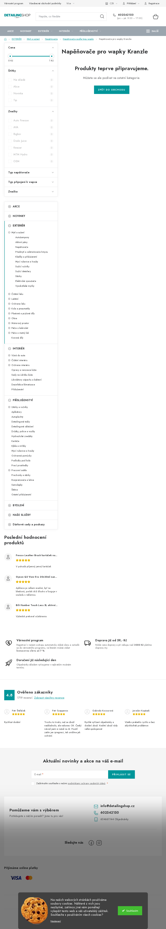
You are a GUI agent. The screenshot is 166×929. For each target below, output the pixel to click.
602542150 (125, 15)
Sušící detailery (23, 271)
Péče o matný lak (20, 333)
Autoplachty (17, 416)
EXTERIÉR (19, 225)
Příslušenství (18, 389)
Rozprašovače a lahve (23, 480)
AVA (32, 127)
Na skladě (32, 80)
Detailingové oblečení (23, 426)
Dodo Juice (32, 141)
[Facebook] (91, 842)
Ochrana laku (18, 303)
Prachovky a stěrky (21, 475)
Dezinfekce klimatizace (23, 384)
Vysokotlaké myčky (24, 286)
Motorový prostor (20, 323)
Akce (32, 86)
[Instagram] (99, 842)
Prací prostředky (20, 465)
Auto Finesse (32, 120)
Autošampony (22, 237)
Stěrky (18, 276)
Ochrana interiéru (21, 365)
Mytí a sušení (18, 232)
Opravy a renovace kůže (24, 370)
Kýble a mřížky (19, 446)
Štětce (15, 489)
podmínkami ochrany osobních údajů (86, 783)
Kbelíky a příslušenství (26, 256)
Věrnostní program (13, 3)
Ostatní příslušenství (21, 494)
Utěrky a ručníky (20, 407)
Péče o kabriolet (20, 328)
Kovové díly (17, 337)
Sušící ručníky (22, 266)
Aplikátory (17, 412)
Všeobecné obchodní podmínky (45, 3)
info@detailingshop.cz (118, 806)
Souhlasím (132, 910)
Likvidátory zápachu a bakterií (27, 379)
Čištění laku (17, 294)
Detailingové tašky (21, 421)
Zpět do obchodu (111, 89)
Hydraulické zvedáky (22, 436)
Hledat (102, 16)
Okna (14, 318)
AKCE (16, 206)
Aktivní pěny (21, 242)
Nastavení (56, 921)
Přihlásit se (121, 774)
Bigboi (32, 134)
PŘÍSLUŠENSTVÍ (23, 400)
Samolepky (17, 484)
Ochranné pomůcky (21, 455)
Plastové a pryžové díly (23, 313)
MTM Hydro (32, 154)
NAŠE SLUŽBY (22, 515)
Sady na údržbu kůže (22, 374)
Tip (32, 100)
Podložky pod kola (21, 460)
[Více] (152, 31)
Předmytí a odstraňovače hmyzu (31, 252)
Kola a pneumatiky (21, 308)
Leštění (15, 298)
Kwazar (32, 148)
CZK (112, 3)
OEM (32, 161)
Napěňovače (21, 247)
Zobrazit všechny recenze (49, 698)
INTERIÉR (18, 348)
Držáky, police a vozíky (23, 431)
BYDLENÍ (18, 505)
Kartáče (15, 441)
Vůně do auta (18, 355)
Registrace (154, 3)
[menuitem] (10, 31)
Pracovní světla (19, 470)
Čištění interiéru (20, 360)
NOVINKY (19, 216)
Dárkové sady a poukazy (29, 524)
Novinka (32, 93)
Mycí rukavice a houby (26, 261)
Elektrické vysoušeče (25, 281)
